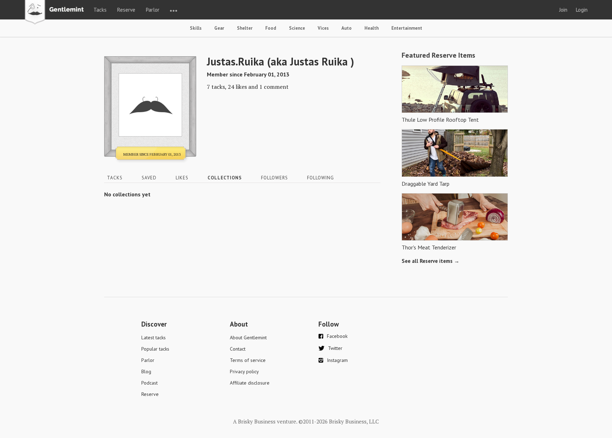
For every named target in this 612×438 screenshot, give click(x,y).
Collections (225, 178)
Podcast (149, 383)
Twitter (335, 348)
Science (297, 28)
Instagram (337, 360)
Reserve (126, 9)
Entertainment (406, 28)
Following (320, 178)
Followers (274, 178)
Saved (149, 178)
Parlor (152, 9)
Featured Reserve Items (438, 55)
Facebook (337, 336)
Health (371, 28)
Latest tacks (153, 337)
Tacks (100, 9)
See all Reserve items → (430, 261)
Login (582, 9)
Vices (323, 28)
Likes (182, 178)
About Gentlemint (248, 337)
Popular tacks (155, 349)
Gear (219, 28)
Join (563, 9)
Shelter (245, 28)
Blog (146, 371)
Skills (196, 28)
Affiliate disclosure (250, 383)
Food (270, 28)
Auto (346, 28)
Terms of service (248, 360)
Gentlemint (56, 12)
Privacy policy (244, 371)
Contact (237, 349)
